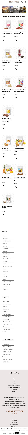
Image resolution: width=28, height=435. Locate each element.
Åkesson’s (5, 238)
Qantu (4, 279)
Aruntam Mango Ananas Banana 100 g (7, 178)
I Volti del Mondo (7, 316)
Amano (5, 236)
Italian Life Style (7, 314)
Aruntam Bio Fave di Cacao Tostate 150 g (7, 32)
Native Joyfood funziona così (14, 385)
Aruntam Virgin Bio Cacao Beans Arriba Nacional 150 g (7, 120)
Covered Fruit (6, 321)
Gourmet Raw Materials (6, 330)
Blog (14, 381)
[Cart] (22, 2)
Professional (6, 344)
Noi (14, 379)
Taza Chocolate (6, 284)
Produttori (14, 383)
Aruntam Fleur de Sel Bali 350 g (7, 207)
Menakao (5, 271)
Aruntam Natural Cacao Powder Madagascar (20, 90)
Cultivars (5, 311)
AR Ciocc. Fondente (8, 351)
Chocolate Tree (6, 253)
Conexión (5, 256)
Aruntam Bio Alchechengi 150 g (6, 149)
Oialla (4, 274)
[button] (3, 40)
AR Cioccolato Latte (8, 359)
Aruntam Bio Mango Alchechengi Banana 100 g (19, 150)
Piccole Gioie (6, 319)
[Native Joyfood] (14, 2)
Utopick (5, 286)
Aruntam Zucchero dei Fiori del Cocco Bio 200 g (20, 179)
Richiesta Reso (14, 389)
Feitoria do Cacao (7, 258)
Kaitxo (4, 263)
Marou (4, 269)
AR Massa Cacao (7, 346)
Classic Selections (7, 324)
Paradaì (5, 276)
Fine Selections (6, 326)
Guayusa (5, 289)
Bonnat (5, 246)
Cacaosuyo (6, 248)
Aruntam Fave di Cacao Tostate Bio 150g (20, 61)
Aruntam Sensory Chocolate (6, 242)
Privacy (14, 391)
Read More (22, 433)
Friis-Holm (5, 261)
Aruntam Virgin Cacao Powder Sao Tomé (19, 32)
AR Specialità (6, 361)
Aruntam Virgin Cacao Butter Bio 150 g (7, 61)
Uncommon (6, 309)
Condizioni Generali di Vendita (14, 387)
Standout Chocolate (7, 281)
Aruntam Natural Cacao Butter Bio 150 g (7, 90)
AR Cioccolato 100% (8, 349)
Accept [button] (17, 433)
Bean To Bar (6, 301)
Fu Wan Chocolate (7, 266)
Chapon (5, 251)
